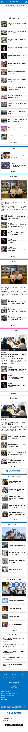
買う (17, 5)
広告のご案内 (4, 699)
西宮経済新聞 (14, 2)
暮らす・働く (21, 5)
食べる (7, 5)
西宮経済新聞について (6, 691)
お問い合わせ (4, 697)
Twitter (15, 686)
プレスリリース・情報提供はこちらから (10, 693)
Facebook (12, 686)
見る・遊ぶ (12, 5)
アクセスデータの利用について (8, 695)
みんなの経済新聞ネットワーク (14, 713)
